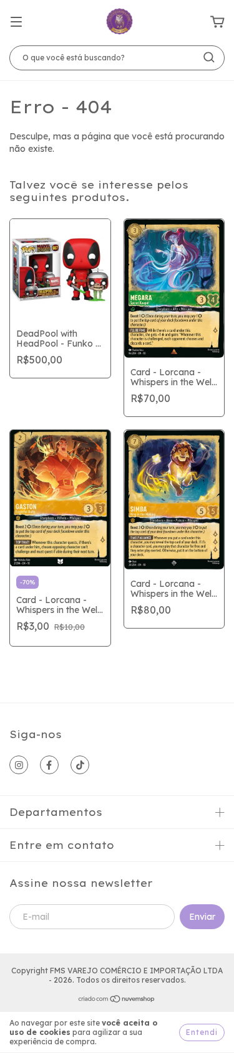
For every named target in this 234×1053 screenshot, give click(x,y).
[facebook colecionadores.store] (49, 765)
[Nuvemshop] (117, 1000)
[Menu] (16, 22)
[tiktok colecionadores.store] (80, 765)
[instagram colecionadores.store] (18, 765)
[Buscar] (209, 57)
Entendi (202, 1032)
